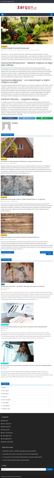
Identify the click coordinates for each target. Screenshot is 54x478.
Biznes (2, 284)
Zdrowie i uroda (4, 324)
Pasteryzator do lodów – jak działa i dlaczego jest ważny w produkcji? (23, 286)
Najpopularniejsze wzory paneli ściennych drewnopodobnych (20, 237)
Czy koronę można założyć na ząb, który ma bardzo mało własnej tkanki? (24, 327)
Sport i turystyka (6, 399)
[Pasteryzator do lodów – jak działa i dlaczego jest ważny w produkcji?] (27, 272)
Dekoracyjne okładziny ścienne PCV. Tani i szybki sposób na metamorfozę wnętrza (47, 252)
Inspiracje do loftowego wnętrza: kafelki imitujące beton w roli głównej (23, 199)
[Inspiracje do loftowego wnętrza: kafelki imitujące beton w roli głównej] (27, 185)
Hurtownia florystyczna (6, 68)
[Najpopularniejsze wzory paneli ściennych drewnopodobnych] (27, 223)
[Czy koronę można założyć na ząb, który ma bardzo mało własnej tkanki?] (27, 313)
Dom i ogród (4, 46)
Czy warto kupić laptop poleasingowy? (8, 252)
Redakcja (14, 50)
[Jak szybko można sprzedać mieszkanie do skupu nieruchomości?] (27, 147)
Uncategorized (6, 405)
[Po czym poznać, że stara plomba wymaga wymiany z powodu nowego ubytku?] (27, 351)
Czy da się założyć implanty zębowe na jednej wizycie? (15, 460)
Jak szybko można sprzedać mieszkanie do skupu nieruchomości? (21, 161)
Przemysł (4, 396)
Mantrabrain (18, 476)
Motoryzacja (5, 393)
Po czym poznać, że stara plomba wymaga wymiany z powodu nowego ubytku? (26, 365)
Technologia (5, 402)
